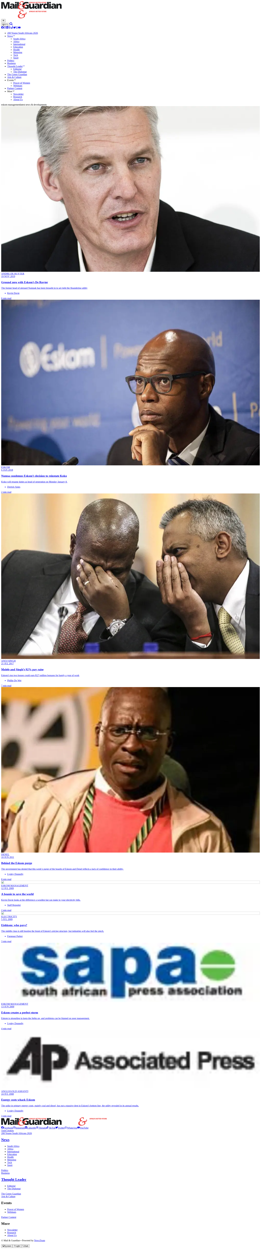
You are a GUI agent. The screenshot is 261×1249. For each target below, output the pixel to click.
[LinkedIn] (7, 28)
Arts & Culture (8, 1196)
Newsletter (12, 1230)
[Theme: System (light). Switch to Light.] (5, 24)
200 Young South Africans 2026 (16, 1133)
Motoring (11, 1159)
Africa (10, 1149)
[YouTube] (19, 28)
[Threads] (9, 28)
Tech (9, 1162)
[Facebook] (2, 28)
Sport (9, 1165)
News (5, 1140)
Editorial (11, 1186)
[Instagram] (5, 28)
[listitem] (7, 1128)
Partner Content (8, 1217)
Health (10, 1157)
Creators (10, 1130)
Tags (3, 1130)
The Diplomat (14, 1188)
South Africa (13, 1146)
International (13, 1151)
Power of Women (15, 1209)
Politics (4, 1170)
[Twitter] (14, 28)
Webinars (11, 1212)
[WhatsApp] (17, 28)
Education (12, 1154)
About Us (12, 1235)
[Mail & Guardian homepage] (130, 10)
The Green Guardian (11, 1193)
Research (11, 1232)
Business (5, 1173)
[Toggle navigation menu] (3, 20)
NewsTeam (39, 1240)
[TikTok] (12, 28)
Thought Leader (13, 1179)
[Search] (11, 24)
